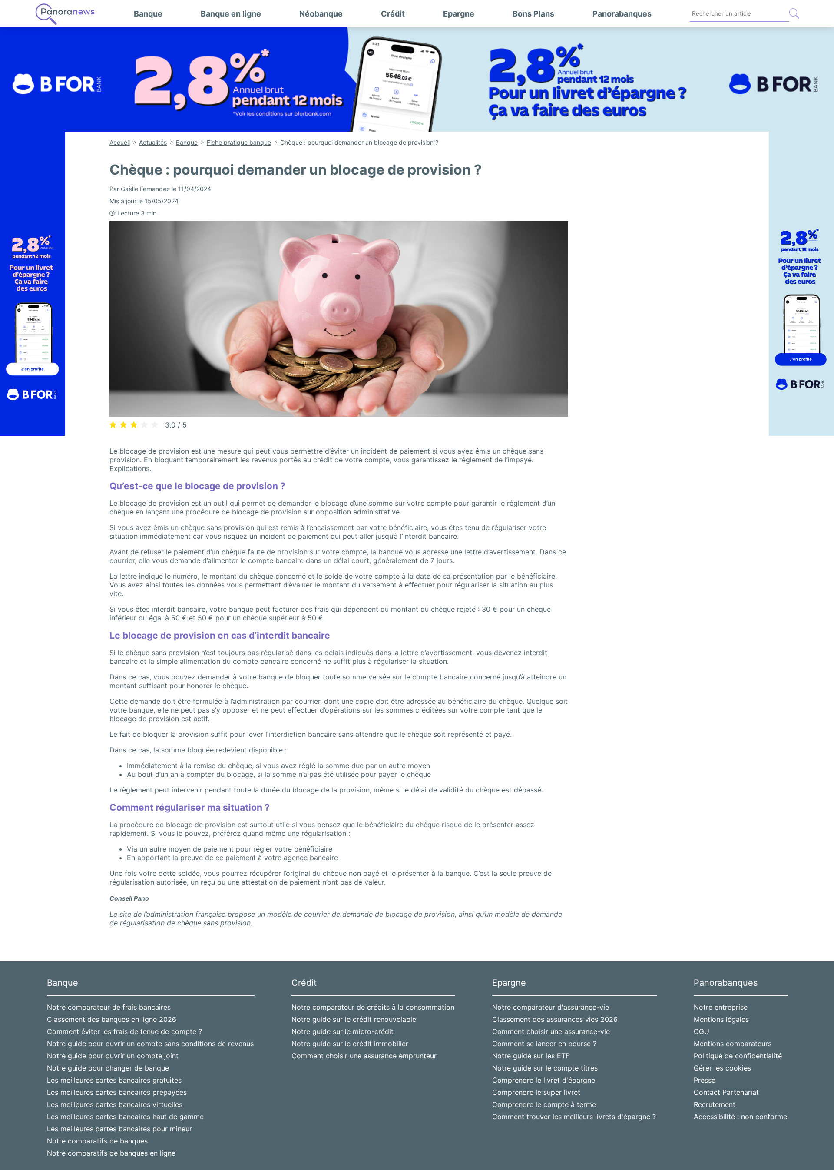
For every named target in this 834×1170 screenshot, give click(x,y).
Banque (148, 13)
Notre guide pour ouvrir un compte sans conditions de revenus (150, 1043)
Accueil (119, 142)
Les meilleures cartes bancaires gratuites (114, 1080)
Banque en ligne (231, 13)
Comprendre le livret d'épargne (543, 1080)
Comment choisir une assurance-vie (551, 1031)
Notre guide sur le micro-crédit (342, 1031)
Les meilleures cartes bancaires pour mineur (119, 1128)
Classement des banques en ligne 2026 (111, 1019)
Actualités (153, 142)
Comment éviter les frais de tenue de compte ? (124, 1031)
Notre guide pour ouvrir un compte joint (113, 1055)
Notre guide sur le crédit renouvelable (353, 1019)
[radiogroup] (133, 424)
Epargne (458, 13)
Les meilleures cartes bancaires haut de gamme (125, 1116)
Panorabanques (622, 13)
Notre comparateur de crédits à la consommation (372, 1007)
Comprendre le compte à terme (544, 1104)
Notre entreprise (721, 1007)
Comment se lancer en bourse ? (544, 1043)
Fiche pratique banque (239, 142)
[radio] (112, 424)
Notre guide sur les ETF (530, 1055)
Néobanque (321, 13)
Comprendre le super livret (536, 1092)
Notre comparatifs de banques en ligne (111, 1153)
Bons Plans (533, 13)
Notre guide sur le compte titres (545, 1068)
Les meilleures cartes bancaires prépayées (117, 1092)
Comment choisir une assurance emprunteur (364, 1055)
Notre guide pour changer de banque (108, 1068)
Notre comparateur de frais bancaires (109, 1007)
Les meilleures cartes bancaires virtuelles (114, 1104)
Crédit (393, 13)
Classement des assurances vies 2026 (555, 1019)
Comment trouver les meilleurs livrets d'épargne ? (574, 1116)
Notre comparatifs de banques (97, 1141)
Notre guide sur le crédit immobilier (349, 1043)
